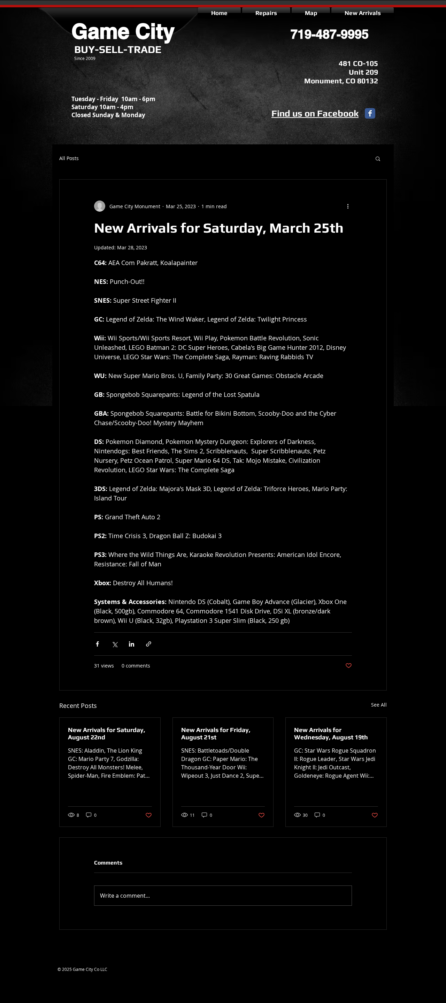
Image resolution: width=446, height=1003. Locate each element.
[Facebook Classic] (370, 113)
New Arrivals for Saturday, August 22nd (106, 733)
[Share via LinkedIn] (131, 644)
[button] (378, 158)
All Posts (69, 158)
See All (379, 704)
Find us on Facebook (315, 113)
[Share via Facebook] (97, 644)
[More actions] (348, 206)
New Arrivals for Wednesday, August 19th (331, 733)
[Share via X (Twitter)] (114, 644)
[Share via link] (148, 644)
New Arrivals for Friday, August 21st (216, 733)
